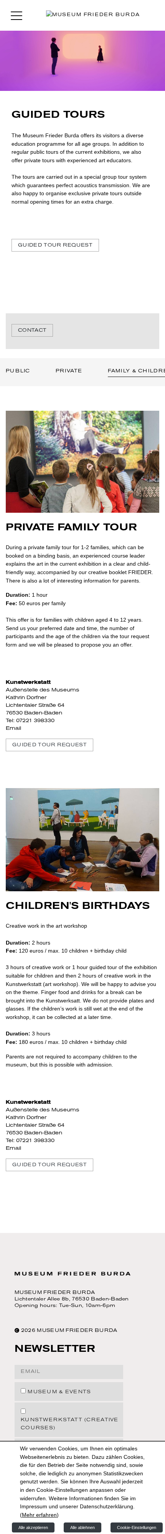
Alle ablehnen (82, 1527)
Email (13, 728)
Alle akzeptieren (33, 1527)
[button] (16, 15)
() (39, 1515)
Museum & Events (59, 1392)
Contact (32, 330)
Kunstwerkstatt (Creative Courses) (70, 1424)
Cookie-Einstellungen (136, 1527)
